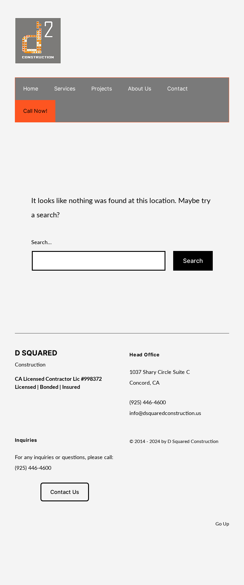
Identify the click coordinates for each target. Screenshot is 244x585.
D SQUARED (36, 353)
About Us (139, 88)
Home (30, 88)
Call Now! (35, 111)
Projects (101, 88)
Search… (41, 242)
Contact (177, 88)
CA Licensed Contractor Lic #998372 (58, 379)
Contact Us (64, 492)
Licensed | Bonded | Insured (47, 387)
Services (64, 88)
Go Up (222, 524)
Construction (30, 365)
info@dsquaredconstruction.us (165, 413)
